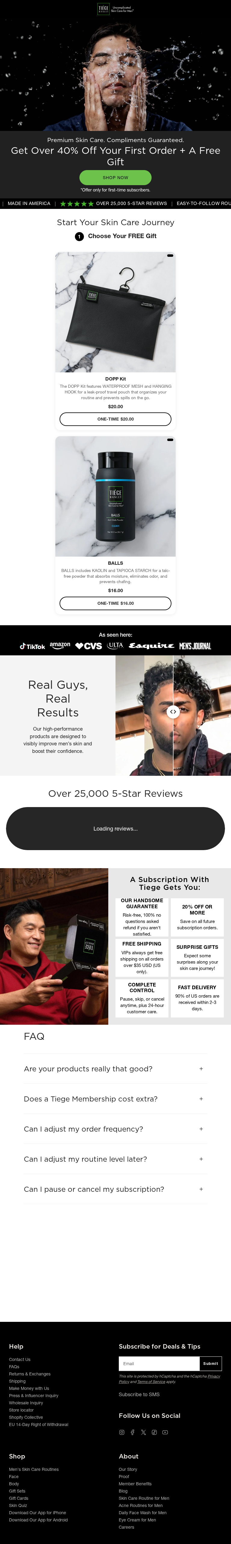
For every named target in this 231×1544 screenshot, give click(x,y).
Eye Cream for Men (137, 1520)
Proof (124, 1476)
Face (14, 1476)
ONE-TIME (115, 419)
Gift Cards (18, 1498)
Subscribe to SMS (139, 1394)
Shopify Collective (26, 1417)
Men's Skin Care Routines (34, 1469)
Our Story (128, 1469)
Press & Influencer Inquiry (33, 1395)
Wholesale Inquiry (26, 1403)
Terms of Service (151, 1381)
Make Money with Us (29, 1388)
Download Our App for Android (38, 1520)
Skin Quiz (18, 1505)
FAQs (14, 1366)
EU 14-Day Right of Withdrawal (38, 1424)
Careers (126, 1527)
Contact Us (19, 1359)
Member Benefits (135, 1484)
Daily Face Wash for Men (143, 1512)
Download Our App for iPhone (37, 1512)
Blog (123, 1491)
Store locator (21, 1410)
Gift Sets (17, 1491)
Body (14, 1484)
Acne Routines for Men (141, 1505)
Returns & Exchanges (30, 1374)
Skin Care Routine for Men (144, 1498)
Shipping (17, 1381)
